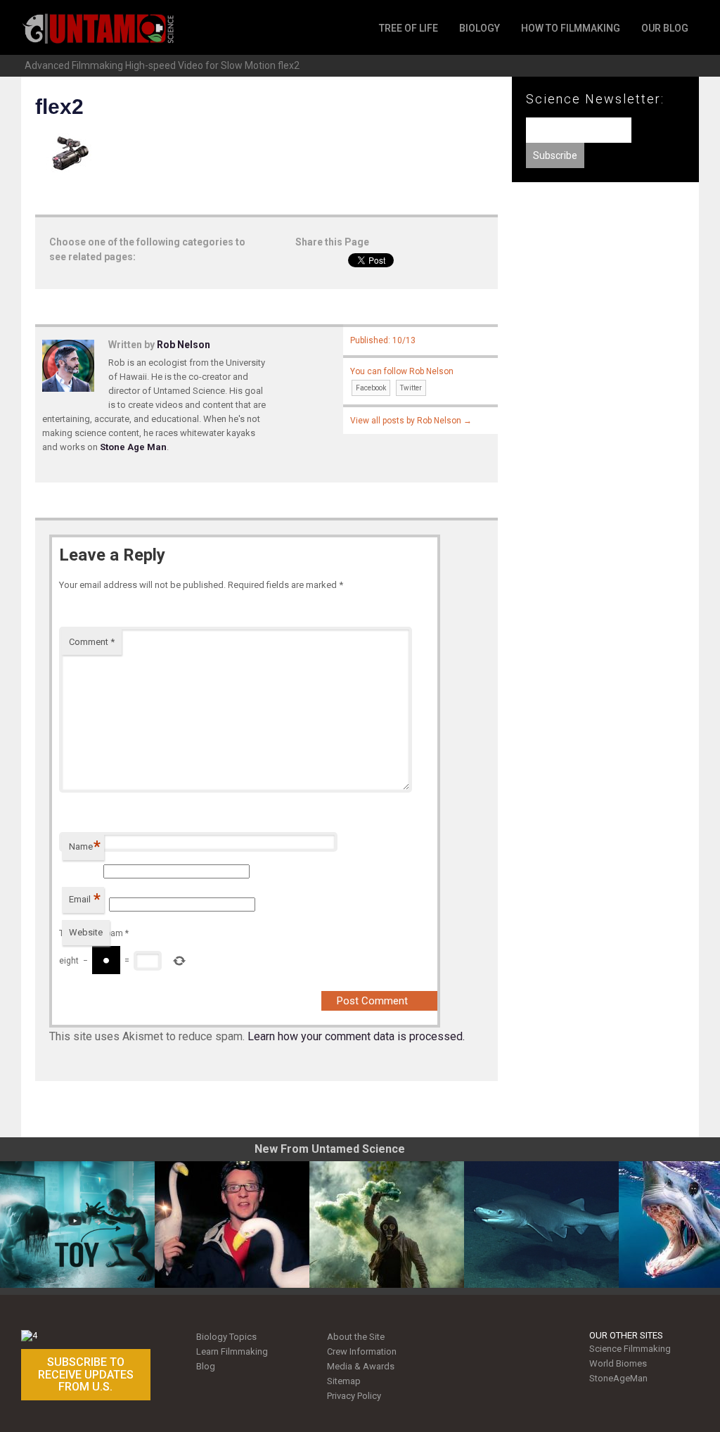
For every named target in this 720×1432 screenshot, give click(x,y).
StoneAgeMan (618, 1378)
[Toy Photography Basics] (77, 1224)
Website (86, 932)
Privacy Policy (354, 1396)
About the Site (356, 1336)
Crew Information (362, 1351)
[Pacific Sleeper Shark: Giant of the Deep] (541, 1224)
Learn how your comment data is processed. (356, 1036)
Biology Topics (226, 1336)
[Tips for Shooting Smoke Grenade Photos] (386, 1224)
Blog (205, 1366)
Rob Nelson (183, 344)
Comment (92, 642)
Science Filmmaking (630, 1348)
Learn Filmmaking (232, 1351)
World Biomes (618, 1363)
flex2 (289, 65)
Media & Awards (360, 1366)
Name (85, 846)
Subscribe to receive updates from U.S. (86, 1374)
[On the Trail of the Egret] (232, 1224)
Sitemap (344, 1381)
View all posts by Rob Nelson (411, 421)
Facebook (371, 388)
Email (85, 899)
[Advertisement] (605, 302)
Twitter (411, 388)
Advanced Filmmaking (74, 65)
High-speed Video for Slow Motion (200, 65)
